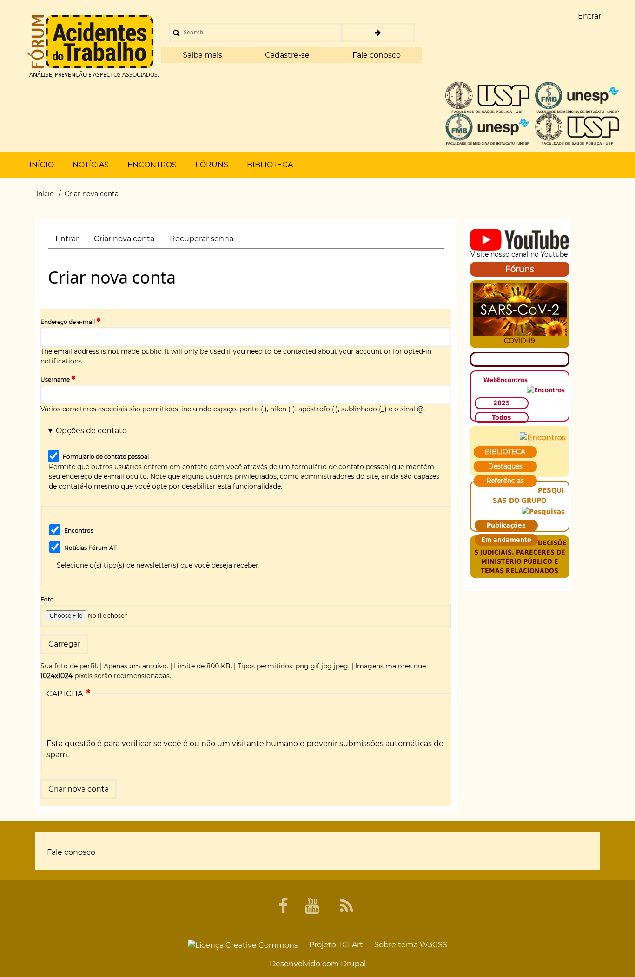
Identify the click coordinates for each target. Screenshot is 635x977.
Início (45, 194)
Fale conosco (376, 55)
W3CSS (433, 944)
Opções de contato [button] (91, 430)
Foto (47, 599)
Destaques (505, 466)
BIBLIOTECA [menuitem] (270, 164)
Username (55, 379)
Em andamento (506, 539)
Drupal (353, 963)
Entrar (67, 238)
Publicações (506, 525)
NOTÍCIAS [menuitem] (91, 164)
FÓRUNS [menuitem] (211, 164)
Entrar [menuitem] (589, 16)
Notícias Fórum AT (90, 547)
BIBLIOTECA (505, 452)
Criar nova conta (128, 241)
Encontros (78, 530)
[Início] (90, 41)
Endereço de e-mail (67, 321)
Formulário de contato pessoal (106, 456)
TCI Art (350, 944)
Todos (501, 417)
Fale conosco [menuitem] (71, 852)
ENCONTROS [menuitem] (152, 164)
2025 (501, 403)
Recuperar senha (201, 238)
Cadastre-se (287, 55)
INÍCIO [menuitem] (41, 164)
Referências (505, 480)
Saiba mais (202, 55)
